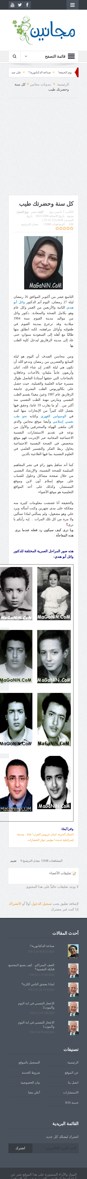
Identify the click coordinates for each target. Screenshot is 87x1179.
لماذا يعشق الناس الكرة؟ (38, 984)
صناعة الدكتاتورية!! (52, 72)
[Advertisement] (43, 146)
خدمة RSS (72, 1102)
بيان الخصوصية (30, 1082)
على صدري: (27, 72)
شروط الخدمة (31, 1072)
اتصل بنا (73, 1082)
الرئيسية (73, 1062)
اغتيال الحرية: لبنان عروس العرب (53, 834)
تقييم (13, 860)
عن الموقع (72, 1072)
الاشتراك (15, 904)
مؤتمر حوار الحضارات (40, 840)
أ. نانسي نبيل (56, 212)
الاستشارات (71, 1092)
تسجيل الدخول (41, 904)
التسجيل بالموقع (29, 1062)
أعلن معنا (34, 1092)
